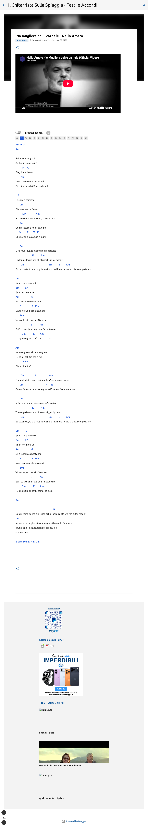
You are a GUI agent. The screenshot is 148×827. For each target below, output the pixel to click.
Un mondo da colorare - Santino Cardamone (60, 765)
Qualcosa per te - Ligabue (51, 798)
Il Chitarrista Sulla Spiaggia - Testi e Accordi (52, 5)
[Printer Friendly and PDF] (47, 647)
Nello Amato (22, 40)
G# (86, 138)
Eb (60, 138)
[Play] (3, 812)
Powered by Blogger (75, 821)
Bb (30, 138)
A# (26, 138)
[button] (17, 47)
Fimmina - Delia (46, 733)
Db (47, 138)
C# (43, 138)
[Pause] (3, 822)
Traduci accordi (34, 132)
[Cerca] (144, 5)
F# (73, 138)
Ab (17, 138)
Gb (77, 138)
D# (56, 138)
